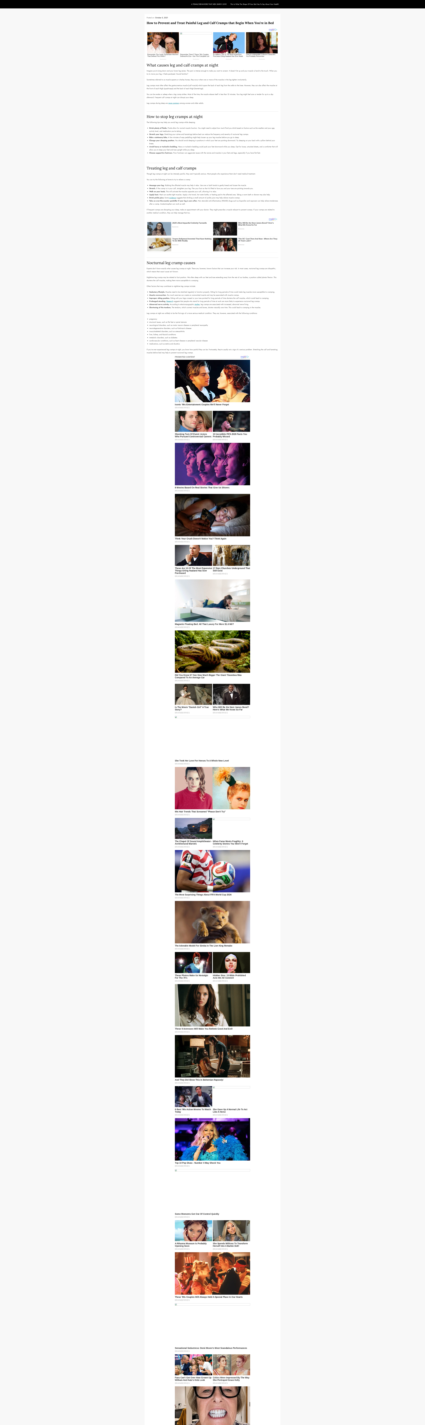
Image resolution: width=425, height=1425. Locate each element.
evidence (172, 197)
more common (173, 103)
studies (197, 304)
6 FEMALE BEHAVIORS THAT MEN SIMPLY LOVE (209, 4)
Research (169, 301)
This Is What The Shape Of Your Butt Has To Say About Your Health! (254, 4)
